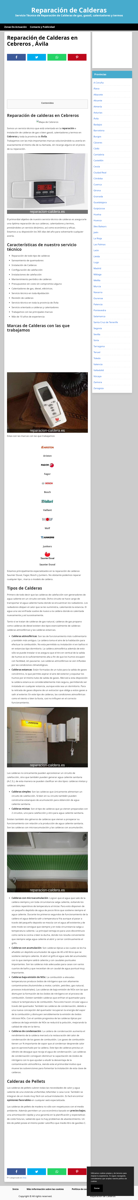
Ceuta (97, 166)
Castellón (99, 160)
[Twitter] (36, 57)
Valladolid (99, 370)
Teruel (97, 352)
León (96, 250)
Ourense (98, 298)
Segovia (98, 328)
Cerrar (97, 1188)
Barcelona (99, 130)
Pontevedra (100, 310)
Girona (97, 190)
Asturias (98, 112)
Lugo (96, 262)
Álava (96, 88)
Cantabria (99, 154)
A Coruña (99, 82)
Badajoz (98, 124)
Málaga (97, 274)
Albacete (98, 94)
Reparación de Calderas (69, 10)
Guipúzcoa (99, 208)
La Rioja (98, 238)
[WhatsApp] (57, 57)
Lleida (97, 256)
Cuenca (98, 184)
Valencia (98, 364)
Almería (98, 106)
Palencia (98, 304)
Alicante (98, 100)
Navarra (98, 292)
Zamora (98, 382)
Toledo (97, 358)
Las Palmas (100, 244)
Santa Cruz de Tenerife (106, 322)
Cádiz (96, 148)
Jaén (96, 232)
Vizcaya (97, 376)
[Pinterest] (77, 57)
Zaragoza (99, 388)
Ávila (24, 1178)
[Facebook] (16, 57)
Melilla (97, 280)
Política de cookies (82, 1189)
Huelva (97, 214)
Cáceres (98, 142)
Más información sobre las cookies (45, 1189)
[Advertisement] (47, 81)
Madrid (97, 268)
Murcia (97, 286)
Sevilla (97, 334)
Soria (96, 340)
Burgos (97, 136)
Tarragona (99, 346)
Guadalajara (100, 202)
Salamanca (99, 316)
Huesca (98, 220)
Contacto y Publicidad (42, 26)
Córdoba (98, 178)
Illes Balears (100, 226)
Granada (98, 196)
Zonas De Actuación (15, 26)
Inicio (16, 1189)
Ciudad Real (100, 172)
